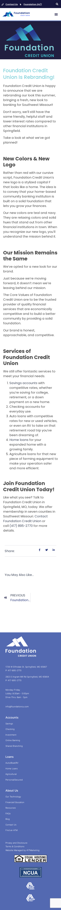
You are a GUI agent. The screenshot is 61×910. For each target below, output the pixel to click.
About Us (11, 790)
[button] (57, 4)
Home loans (18, 440)
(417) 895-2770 (21, 526)
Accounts (11, 717)
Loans (9, 756)
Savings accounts (23, 383)
